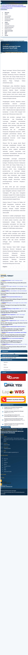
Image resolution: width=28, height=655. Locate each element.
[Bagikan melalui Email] (23, 267)
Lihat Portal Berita (6, 427)
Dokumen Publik (9, 30)
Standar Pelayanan (9, 27)
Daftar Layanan (8, 28)
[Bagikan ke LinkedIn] (17, 267)
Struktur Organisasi (9, 19)
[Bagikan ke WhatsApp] (14, 267)
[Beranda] (2, 38)
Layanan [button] (7, 23)
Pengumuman (7, 466)
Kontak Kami (7, 20)
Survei (6, 35)
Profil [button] (6, 14)
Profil (5, 460)
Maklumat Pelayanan (9, 25)
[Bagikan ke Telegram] (20, 267)
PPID (6, 32)
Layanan (6, 462)
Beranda (7, 12)
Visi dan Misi (7, 17)
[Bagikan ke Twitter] (11, 267)
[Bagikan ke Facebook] (9, 267)
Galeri (6, 22)
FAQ (6, 33)
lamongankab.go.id (18, 2)
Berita (5, 464)
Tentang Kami (8, 15)
